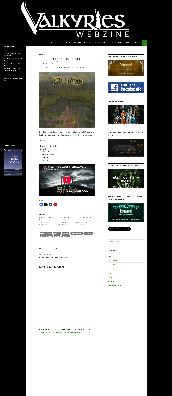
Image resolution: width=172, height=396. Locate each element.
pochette (88, 233)
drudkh (57, 233)
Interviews (77, 42)
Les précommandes (72, 135)
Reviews (111, 281)
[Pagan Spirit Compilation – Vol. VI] (126, 68)
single (57, 236)
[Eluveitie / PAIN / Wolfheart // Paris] (126, 179)
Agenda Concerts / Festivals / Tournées (108, 42)
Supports (137, 42)
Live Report (88, 42)
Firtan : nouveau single (10, 51)
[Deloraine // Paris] (126, 114)
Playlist (110, 277)
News (41, 55)
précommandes (46, 236)
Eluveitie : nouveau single (48, 247)
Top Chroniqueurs (114, 286)
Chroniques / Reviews (63, 42)
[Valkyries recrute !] (13, 162)
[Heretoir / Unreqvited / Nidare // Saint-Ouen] (126, 148)
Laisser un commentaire (75, 67)
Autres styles (112, 256)
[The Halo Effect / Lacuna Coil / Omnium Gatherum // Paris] (126, 212)
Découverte (112, 260)
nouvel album (77, 233)
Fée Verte (59, 67)
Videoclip (66, 236)
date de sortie (46, 233)
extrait (65, 233)
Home (51, 42)
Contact (128, 42)
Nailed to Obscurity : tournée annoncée (53, 255)
